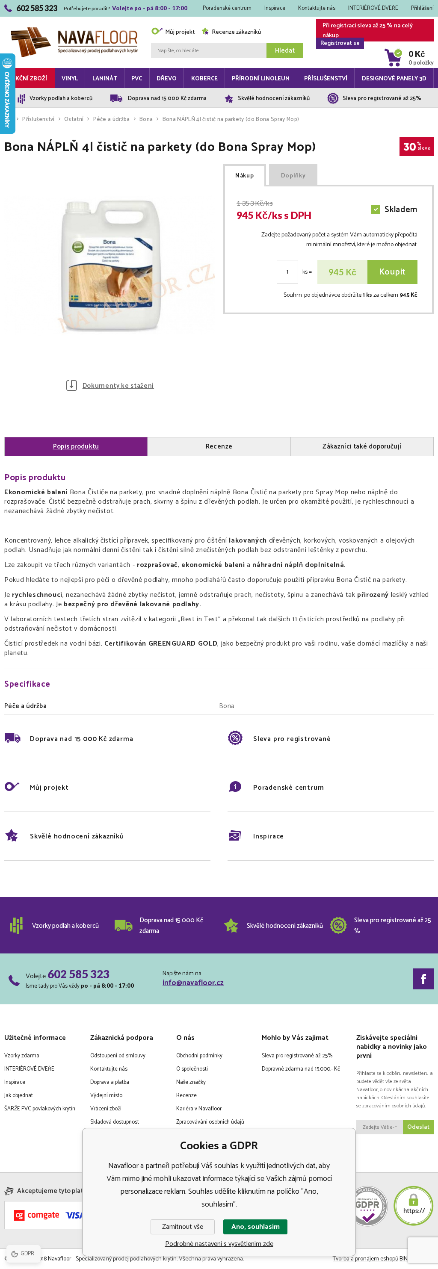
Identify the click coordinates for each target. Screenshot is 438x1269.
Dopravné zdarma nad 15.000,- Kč (301, 1069)
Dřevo (167, 79)
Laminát (104, 79)
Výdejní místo (106, 1095)
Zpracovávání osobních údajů (210, 1122)
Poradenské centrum (227, 8)
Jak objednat (18, 1095)
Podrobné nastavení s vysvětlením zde (219, 1244)
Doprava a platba (109, 1082)
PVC (136, 79)
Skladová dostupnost (114, 1122)
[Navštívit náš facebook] (423, 978)
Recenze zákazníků (236, 32)
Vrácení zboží (105, 1108)
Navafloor (74, 18)
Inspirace (274, 8)
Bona (146, 119)
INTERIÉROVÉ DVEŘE (373, 8)
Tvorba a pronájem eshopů (365, 1259)
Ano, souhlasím (255, 1227)
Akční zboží (29, 79)
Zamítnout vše (182, 1227)
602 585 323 (78, 974)
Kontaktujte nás (316, 8)
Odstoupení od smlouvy (117, 1055)
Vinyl (70, 79)
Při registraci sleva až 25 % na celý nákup (366, 31)
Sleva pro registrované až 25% (297, 1055)
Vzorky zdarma (21, 1055)
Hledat (285, 50)
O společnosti (192, 1069)
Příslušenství (325, 79)
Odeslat (418, 1127)
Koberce (204, 79)
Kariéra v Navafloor (199, 1108)
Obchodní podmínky (199, 1055)
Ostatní (73, 119)
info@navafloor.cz (193, 983)
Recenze (186, 1095)
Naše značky (191, 1082)
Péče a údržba (111, 119)
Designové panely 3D (394, 79)
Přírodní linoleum (261, 79)
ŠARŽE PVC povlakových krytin (39, 1108)
